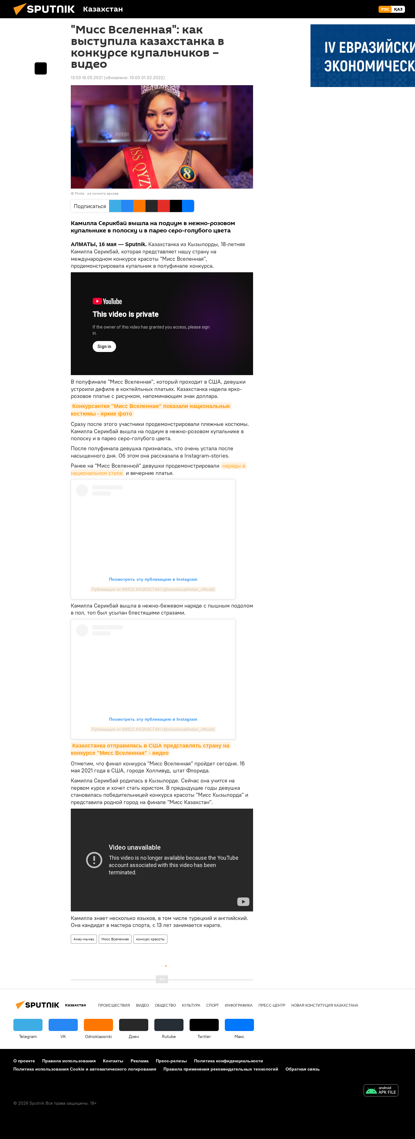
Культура (191, 1005)
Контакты (113, 1060)
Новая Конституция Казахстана (324, 1005)
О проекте (24, 1060)
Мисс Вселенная (115, 939)
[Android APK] (381, 1091)
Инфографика (238, 1005)
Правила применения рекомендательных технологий (220, 1069)
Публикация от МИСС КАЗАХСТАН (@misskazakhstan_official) (153, 589)
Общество (165, 1005)
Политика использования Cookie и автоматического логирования (84, 1069)
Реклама (140, 1060)
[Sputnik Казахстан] (46, 16)
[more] (41, 68)
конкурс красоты (150, 939)
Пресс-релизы (171, 1060)
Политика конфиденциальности (228, 1060)
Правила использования (69, 1060)
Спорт (212, 1005)
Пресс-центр (272, 1005)
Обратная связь (303, 1069)
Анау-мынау (84, 939)
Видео (142, 1005)
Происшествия (114, 1005)
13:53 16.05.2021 (87, 77)
